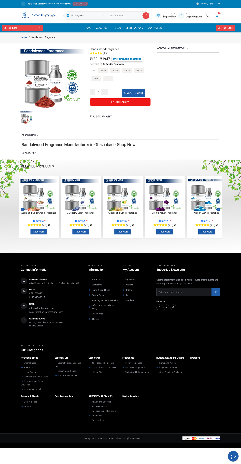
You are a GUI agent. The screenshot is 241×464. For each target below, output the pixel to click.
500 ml (96, 78)
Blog (118, 28)
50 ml (115, 70)
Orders (128, 290)
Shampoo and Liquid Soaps (35, 377)
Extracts (27, 406)
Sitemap (95, 319)
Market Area (97, 314)
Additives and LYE (99, 406)
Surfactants (96, 415)
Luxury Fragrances (133, 363)
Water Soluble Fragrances (137, 372)
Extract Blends (30, 402)
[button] (218, 209)
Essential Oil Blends (66, 371)
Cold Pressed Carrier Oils (102, 363)
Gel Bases (28, 367)
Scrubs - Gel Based (32, 389)
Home (88, 28)
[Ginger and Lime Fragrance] (91, 225)
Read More (38, 231)
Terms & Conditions (100, 290)
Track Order (227, 28)
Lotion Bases (29, 372)
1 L (108, 78)
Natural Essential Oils (67, 375)
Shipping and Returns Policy (104, 300)
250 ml (139, 70)
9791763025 (35, 293)
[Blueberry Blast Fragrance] (49, 225)
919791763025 (37, 297)
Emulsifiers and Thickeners (103, 411)
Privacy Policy (97, 295)
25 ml (103, 70)
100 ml (127, 70)
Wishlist (129, 284)
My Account (131, 279)
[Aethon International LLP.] (40, 15)
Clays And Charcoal (168, 367)
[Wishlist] (208, 15)
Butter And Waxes (167, 363)
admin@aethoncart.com (41, 308)
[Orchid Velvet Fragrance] (133, 225)
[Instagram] (173, 307)
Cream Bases (29, 363)
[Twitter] (166, 307)
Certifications (134, 28)
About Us (95, 279)
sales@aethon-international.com (46, 312)
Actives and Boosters (101, 402)
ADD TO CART (135, 92)
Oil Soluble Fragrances (135, 367)
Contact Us (155, 28)
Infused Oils (96, 372)
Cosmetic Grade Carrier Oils (104, 367)
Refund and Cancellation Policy (103, 307)
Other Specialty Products (170, 372)
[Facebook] (159, 307)
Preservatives (97, 420)
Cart (127, 295)
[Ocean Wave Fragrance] (175, 225)
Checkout (129, 300)
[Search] (145, 15)
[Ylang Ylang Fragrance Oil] (217, 225)
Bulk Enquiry (121, 101)
